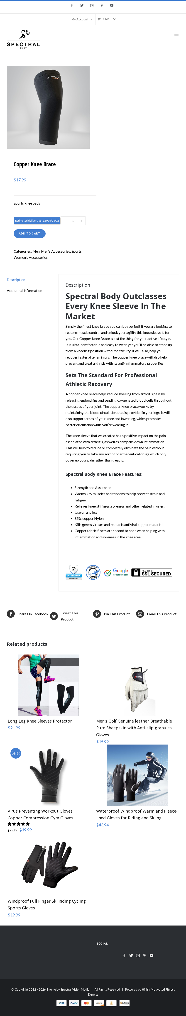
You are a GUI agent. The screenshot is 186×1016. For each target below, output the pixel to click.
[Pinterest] (145, 955)
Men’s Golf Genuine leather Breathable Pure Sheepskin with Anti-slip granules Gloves (134, 728)
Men (36, 251)
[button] (19, 824)
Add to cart (29, 233)
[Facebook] (124, 955)
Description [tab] (16, 279)
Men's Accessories (55, 251)
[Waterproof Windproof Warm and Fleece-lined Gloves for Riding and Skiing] (137, 775)
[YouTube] (151, 955)
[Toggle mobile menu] (176, 34)
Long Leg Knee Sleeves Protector (40, 721)
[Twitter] (131, 955)
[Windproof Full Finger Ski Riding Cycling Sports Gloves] (49, 865)
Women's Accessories (31, 257)
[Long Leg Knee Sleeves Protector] (49, 685)
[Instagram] (138, 955)
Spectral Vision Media (75, 989)
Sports (76, 251)
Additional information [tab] (24, 290)
